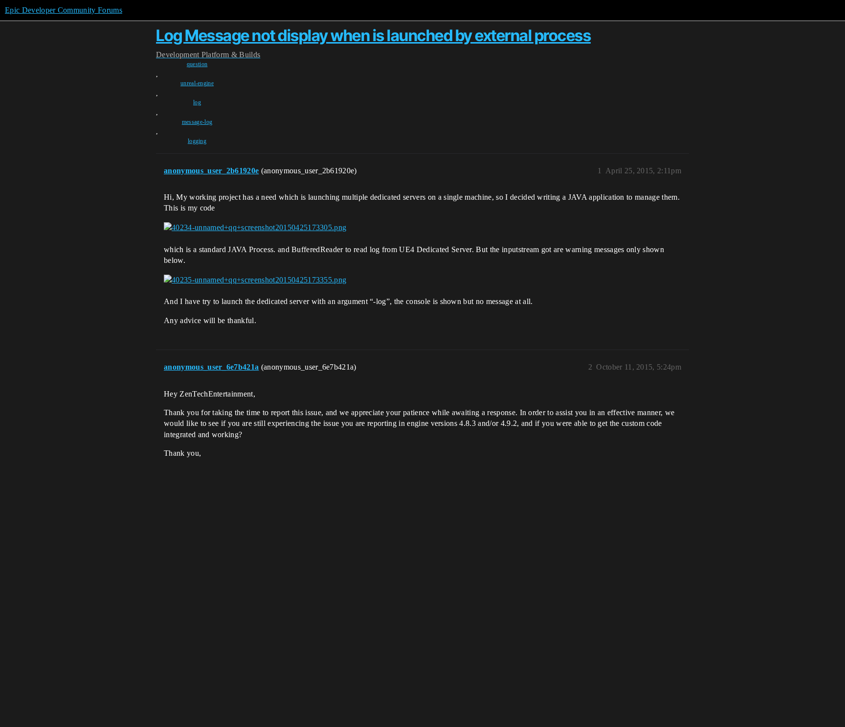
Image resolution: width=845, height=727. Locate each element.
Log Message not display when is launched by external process (373, 35)
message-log (197, 121)
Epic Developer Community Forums (63, 10)
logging (197, 141)
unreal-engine (197, 83)
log (197, 102)
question (197, 64)
